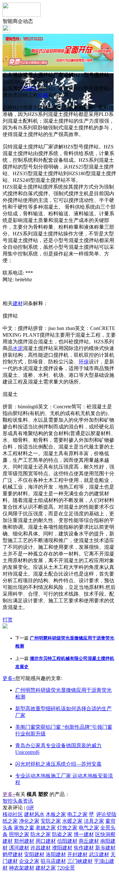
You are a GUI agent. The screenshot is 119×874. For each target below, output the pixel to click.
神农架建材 (21, 867)
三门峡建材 (80, 861)
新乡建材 (105, 847)
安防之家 (51, 821)
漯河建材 (19, 847)
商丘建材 (89, 841)
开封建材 (77, 854)
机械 (43, 95)
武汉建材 (99, 854)
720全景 (66, 867)
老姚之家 (46, 827)
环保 (84, 361)
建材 (18, 303)
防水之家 (40, 834)
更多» (9, 678)
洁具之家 (94, 821)
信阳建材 (67, 841)
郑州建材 (24, 841)
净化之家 (29, 821)
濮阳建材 (62, 847)
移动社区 (13, 814)
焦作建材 (84, 847)
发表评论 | (18, 807)
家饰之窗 (24, 827)
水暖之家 (72, 821)
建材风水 (34, 814)
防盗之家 (62, 834)
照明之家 (19, 834)
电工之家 (77, 814)
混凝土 (30, 88)
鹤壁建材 (13, 854)
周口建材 (46, 841)
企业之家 (29, 861)
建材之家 (46, 867)
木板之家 (56, 814)
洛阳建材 (56, 854)
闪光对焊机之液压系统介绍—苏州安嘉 (58, 764)
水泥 (18, 348)
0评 (30, 807)
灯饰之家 (67, 827)
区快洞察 (105, 834)
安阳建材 (34, 854)
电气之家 (89, 827)
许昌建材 (40, 847)
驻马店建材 (53, 861)
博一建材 (84, 834)
